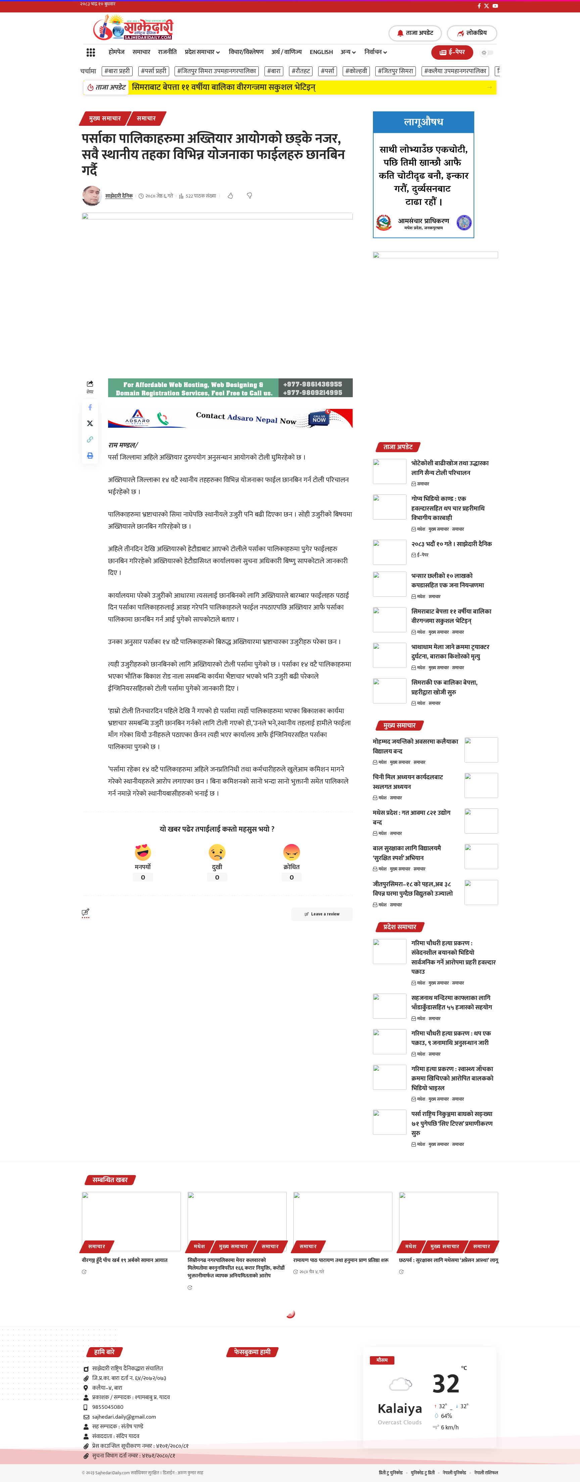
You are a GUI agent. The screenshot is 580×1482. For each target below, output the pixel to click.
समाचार (146, 119)
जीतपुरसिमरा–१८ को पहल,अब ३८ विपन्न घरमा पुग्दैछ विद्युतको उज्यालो (413, 889)
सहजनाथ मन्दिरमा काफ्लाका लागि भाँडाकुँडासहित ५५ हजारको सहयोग (452, 1003)
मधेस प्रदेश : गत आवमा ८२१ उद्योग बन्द (411, 818)
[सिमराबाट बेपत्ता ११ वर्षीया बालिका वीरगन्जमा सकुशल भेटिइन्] (389, 619)
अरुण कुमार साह (190, 1473)
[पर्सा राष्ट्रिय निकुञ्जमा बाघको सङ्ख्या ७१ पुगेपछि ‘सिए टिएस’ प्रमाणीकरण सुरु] (389, 1122)
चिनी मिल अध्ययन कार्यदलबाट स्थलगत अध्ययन (408, 782)
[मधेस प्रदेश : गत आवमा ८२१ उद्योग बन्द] (481, 821)
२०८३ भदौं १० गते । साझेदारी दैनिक (452, 544)
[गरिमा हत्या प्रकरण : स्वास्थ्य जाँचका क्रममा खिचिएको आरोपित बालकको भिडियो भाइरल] (389, 1077)
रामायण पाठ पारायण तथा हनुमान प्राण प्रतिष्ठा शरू (341, 1260)
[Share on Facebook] (90, 408)
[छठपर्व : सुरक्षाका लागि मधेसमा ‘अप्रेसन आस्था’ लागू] (448, 1221)
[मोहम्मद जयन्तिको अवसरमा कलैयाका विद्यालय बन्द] (481, 749)
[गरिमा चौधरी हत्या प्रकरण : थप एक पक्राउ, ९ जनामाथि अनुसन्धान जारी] (389, 1041)
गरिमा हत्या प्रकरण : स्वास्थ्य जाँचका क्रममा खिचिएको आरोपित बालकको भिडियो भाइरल (452, 1079)
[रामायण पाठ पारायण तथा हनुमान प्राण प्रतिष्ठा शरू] (342, 1221)
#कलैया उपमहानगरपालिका (455, 71)
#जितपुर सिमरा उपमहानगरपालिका (216, 71)
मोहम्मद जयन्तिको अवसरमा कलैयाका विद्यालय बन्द (415, 747)
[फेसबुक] (479, 6)
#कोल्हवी (356, 71)
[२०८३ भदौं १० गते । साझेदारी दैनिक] (389, 552)
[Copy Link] (90, 440)
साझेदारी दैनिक (119, 196)
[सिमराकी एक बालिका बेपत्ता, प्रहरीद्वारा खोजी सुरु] (389, 690)
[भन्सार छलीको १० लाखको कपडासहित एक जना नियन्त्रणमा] (389, 584)
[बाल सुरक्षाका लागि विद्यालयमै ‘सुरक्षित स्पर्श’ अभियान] (481, 856)
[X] (486, 6)
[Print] (90, 456)
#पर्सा (327, 71)
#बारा (274, 71)
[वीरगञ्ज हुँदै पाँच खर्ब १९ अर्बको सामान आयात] (131, 1221)
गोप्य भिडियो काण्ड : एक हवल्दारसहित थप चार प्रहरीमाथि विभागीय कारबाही (448, 508)
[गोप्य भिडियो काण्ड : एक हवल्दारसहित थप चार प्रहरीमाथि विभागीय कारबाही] (389, 507)
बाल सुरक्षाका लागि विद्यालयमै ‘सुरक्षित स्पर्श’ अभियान (407, 853)
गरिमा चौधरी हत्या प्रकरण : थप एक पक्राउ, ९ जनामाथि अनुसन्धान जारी (451, 1038)
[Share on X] (90, 424)
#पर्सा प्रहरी (153, 71)
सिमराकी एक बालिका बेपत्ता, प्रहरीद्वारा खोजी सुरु (445, 688)
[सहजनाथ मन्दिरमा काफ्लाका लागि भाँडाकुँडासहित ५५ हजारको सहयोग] (389, 1006)
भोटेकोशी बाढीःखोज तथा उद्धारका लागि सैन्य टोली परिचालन (450, 468)
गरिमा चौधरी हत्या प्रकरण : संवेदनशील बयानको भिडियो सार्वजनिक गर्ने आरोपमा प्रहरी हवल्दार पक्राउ (454, 957)
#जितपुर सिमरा (395, 71)
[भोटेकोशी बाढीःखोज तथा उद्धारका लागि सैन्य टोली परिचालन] (389, 471)
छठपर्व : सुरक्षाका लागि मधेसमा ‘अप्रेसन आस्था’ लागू (448, 1260)
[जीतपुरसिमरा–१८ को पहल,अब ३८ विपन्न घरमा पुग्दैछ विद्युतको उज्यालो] (481, 892)
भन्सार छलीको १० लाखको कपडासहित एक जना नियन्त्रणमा (448, 581)
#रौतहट (301, 71)
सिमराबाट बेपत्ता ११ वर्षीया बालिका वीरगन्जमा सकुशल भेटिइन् (224, 87)
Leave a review (325, 913)
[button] (489, 87)
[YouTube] (495, 6)
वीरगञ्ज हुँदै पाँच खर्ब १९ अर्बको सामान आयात (124, 1260)
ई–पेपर (422, 555)
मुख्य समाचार (105, 119)
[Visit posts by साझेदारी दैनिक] (92, 196)
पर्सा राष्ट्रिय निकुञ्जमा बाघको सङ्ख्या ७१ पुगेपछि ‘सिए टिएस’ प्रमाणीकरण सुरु (452, 1124)
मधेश (421, 529)
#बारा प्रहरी (117, 71)
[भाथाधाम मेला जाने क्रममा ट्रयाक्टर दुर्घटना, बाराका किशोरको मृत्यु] (389, 655)
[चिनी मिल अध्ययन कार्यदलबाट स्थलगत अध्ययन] (481, 785)
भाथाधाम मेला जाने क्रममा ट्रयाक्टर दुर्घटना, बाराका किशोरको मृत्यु (450, 652)
